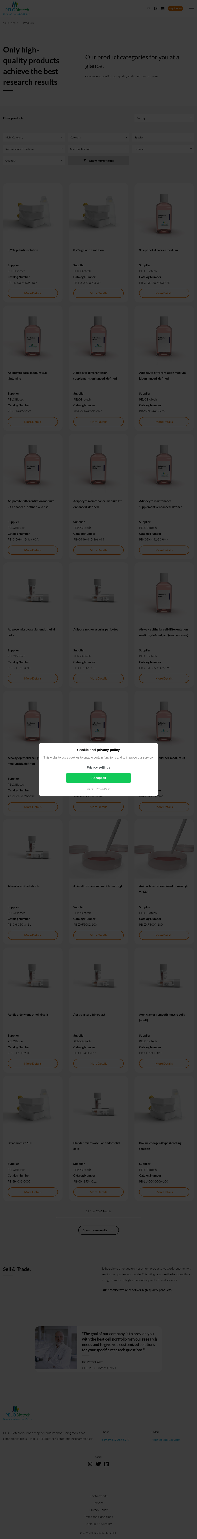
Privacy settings (98, 767)
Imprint (90, 788)
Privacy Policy (103, 788)
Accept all (98, 777)
